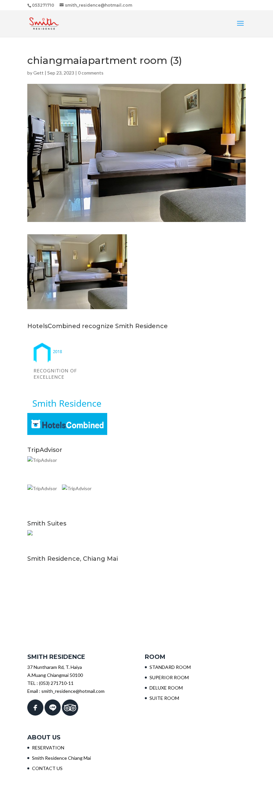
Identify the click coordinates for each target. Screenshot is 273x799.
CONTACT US (47, 768)
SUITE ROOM (164, 698)
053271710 (43, 5)
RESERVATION (48, 747)
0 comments (91, 73)
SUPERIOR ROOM (169, 677)
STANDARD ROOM (170, 667)
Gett (38, 73)
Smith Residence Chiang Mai (61, 758)
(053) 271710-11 (56, 683)
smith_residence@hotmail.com (73, 691)
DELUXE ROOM (166, 688)
